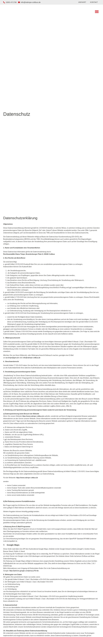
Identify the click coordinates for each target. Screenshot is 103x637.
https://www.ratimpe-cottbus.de (33, 416)
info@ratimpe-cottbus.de (31, 358)
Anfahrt (82, 2)
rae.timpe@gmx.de (12, 358)
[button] (97, 12)
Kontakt (94, 2)
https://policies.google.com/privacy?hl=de (24, 571)
